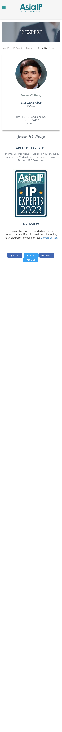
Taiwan (29, 48)
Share (15, 255)
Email (32, 260)
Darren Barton (49, 237)
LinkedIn (47, 255)
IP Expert (17, 48)
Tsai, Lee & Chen (31, 102)
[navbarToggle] (3, 7)
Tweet (32, 255)
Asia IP (5, 48)
